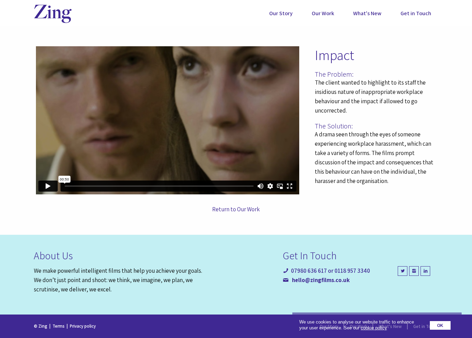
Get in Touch (415, 13)
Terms (59, 326)
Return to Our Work (236, 209)
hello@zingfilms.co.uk (321, 280)
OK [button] (440, 325)
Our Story (281, 13)
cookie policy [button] (374, 327)
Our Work (323, 13)
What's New (367, 13)
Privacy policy (83, 326)
